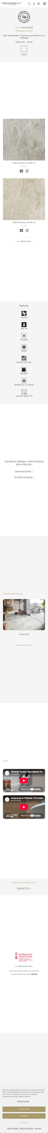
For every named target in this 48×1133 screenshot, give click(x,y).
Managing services (23, 1101)
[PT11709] (24, 199)
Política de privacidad (26, 1128)
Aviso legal (37, 1128)
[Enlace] (39, 3)
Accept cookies (24, 1109)
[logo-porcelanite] (12, 3)
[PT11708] (24, 139)
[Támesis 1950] (24, 617)
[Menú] (44, 4)
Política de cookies (12, 1128)
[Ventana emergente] (34, 3)
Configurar (24, 1123)
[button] (29, 3)
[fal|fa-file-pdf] (27, 171)
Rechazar (24, 1116)
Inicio (17, 28)
